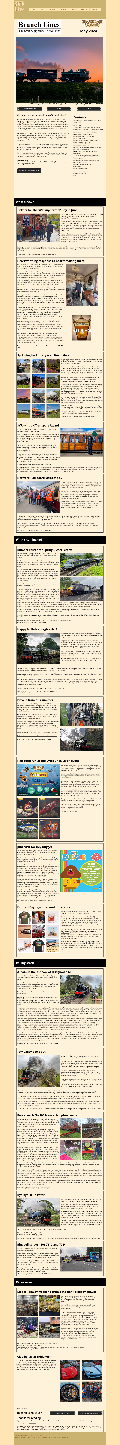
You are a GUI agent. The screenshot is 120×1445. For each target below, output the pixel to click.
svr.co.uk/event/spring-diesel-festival (78, 615)
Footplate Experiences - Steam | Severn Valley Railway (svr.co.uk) (37, 732)
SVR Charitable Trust (44, 1437)
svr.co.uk (74, 811)
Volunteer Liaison (55, 1437)
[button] (29, 170)
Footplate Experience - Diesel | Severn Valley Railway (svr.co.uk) (37, 736)
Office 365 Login (32, 1437)
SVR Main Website (20, 1437)
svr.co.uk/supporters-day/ (68, 249)
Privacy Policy (66, 1437)
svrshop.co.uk (65, 933)
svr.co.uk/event (59, 688)
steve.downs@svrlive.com (27, 342)
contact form (32, 1423)
